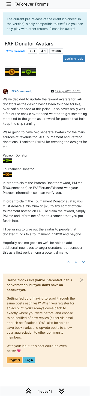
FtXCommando (22, 91)
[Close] (81, 280)
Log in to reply (74, 58)
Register (14, 360)
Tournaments (17, 51)
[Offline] (7, 91)
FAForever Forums (32, 4)
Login (29, 360)
